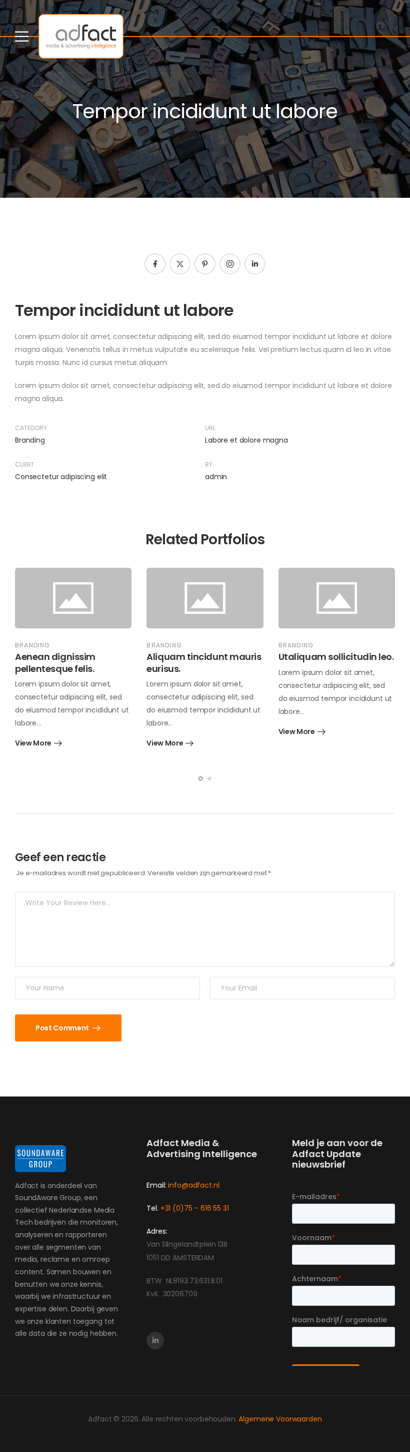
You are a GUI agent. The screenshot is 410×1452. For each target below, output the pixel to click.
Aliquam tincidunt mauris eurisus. (203, 662)
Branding (30, 440)
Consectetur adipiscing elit (61, 477)
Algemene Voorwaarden (280, 1419)
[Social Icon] (155, 263)
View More (33, 744)
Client (24, 464)
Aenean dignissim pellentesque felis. (55, 662)
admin (216, 477)
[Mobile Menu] (21, 36)
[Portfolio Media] (73, 598)
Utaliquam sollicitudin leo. (336, 656)
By (208, 464)
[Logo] (81, 36)
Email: (156, 1185)
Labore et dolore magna (246, 440)
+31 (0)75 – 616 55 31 (194, 1208)
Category (31, 428)
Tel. (153, 1208)
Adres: (156, 1231)
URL (210, 428)
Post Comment (63, 1028)
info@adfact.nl (193, 1185)
